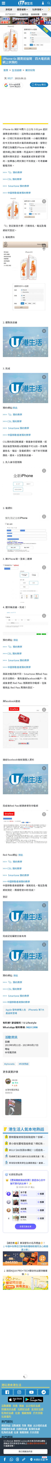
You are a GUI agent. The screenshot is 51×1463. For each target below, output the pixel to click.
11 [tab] (30, 20)
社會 (17, 1413)
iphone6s (10, 1063)
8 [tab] (22, 20)
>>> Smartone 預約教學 (16, 186)
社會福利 (6, 1416)
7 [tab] (19, 20)
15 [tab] (29, 24)
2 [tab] (22, 17)
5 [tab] (30, 17)
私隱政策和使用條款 (36, 1443)
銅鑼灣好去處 (8, 1409)
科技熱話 (24, 1063)
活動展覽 (6, 1405)
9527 (10, 78)
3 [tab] (24, 17)
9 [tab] (24, 20)
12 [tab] (33, 20)
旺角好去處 (7, 1413)
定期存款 (46, 14)
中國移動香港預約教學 (19, 192)
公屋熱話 (24, 14)
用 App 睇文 (40, 84)
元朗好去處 (24, 1409)
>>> (5, 192)
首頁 (5, 70)
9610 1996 (32, 1027)
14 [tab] (26, 24)
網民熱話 (5, 1425)
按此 (15, 407)
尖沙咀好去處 (33, 1405)
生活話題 (17, 70)
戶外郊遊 (38, 1413)
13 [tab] (23, 24)
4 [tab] (27, 17)
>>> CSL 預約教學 (12, 179)
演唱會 (8, 9)
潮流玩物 (30, 70)
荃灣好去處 (37, 1409)
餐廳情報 (26, 1413)
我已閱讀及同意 (25, 1451)
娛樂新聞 (35, 14)
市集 (15, 1405)
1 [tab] (19, 17)
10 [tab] (27, 20)
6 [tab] (33, 17)
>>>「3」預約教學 (12, 172)
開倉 (21, 1405)
